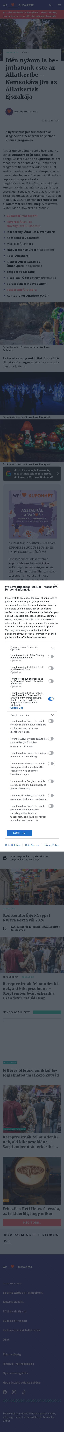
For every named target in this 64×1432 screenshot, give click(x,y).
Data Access (32, 845)
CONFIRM (19, 833)
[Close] (57, 587)
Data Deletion (12, 845)
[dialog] (32, 716)
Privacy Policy (51, 845)
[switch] (51, 656)
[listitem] (32, 648)
